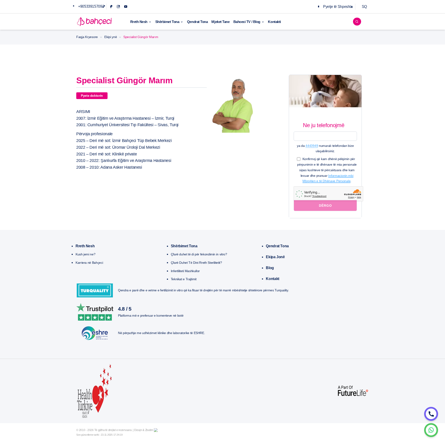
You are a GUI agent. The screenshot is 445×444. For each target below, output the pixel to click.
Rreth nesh (85, 246)
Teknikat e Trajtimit (184, 279)
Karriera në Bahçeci (89, 262)
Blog (270, 268)
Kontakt (272, 279)
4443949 (311, 146)
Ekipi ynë (110, 37)
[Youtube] (126, 6)
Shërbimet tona (184, 246)
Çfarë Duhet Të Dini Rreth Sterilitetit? (196, 262)
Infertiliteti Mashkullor (185, 271)
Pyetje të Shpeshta (338, 7)
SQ (364, 7)
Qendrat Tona (197, 22)
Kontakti (274, 22)
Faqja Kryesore (87, 37)
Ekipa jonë (275, 257)
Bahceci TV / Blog (246, 22)
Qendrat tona (277, 246)
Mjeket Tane (220, 22)
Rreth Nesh (139, 22)
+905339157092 (91, 6)
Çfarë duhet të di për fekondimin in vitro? (199, 254)
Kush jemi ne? (85, 254)
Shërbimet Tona (167, 22)
